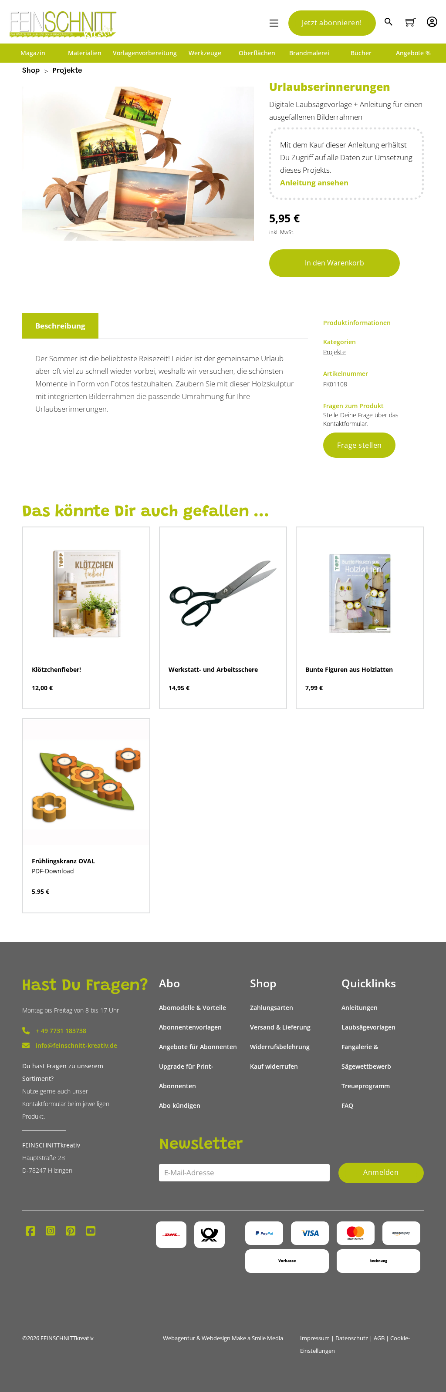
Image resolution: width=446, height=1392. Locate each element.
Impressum (315, 1338)
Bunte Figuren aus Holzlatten (349, 669)
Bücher (361, 53)
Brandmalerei (309, 53)
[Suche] (389, 23)
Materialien (84, 53)
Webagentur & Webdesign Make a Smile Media (223, 1338)
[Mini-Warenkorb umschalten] (410, 22)
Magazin (32, 53)
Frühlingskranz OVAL (63, 861)
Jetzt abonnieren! (332, 22)
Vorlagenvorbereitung (145, 53)
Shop (31, 71)
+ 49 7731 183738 (61, 1030)
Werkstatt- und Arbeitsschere (213, 669)
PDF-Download (53, 871)
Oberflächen (257, 53)
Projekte (67, 71)
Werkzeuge (205, 53)
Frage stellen (359, 445)
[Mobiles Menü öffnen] (274, 23)
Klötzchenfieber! (56, 669)
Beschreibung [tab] (60, 326)
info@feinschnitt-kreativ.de (76, 1045)
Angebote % (413, 53)
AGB (379, 1338)
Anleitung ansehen (314, 183)
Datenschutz (351, 1338)
